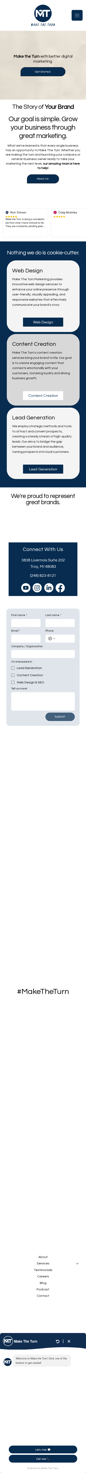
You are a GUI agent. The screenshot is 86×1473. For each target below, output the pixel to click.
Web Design (27, 271)
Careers (43, 1276)
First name (19, 615)
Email (15, 630)
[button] (43, 71)
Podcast (43, 1289)
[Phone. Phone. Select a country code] (52, 638)
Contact (43, 1295)
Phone (49, 630)
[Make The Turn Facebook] (60, 587)
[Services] (78, 1263)
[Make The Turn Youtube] (25, 587)
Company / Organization (27, 646)
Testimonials (43, 1270)
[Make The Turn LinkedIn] (48, 587)
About (43, 1257)
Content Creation (34, 344)
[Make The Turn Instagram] (37, 587)
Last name (53, 615)
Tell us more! (19, 688)
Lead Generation (33, 418)
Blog (43, 1283)
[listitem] (43, 296)
